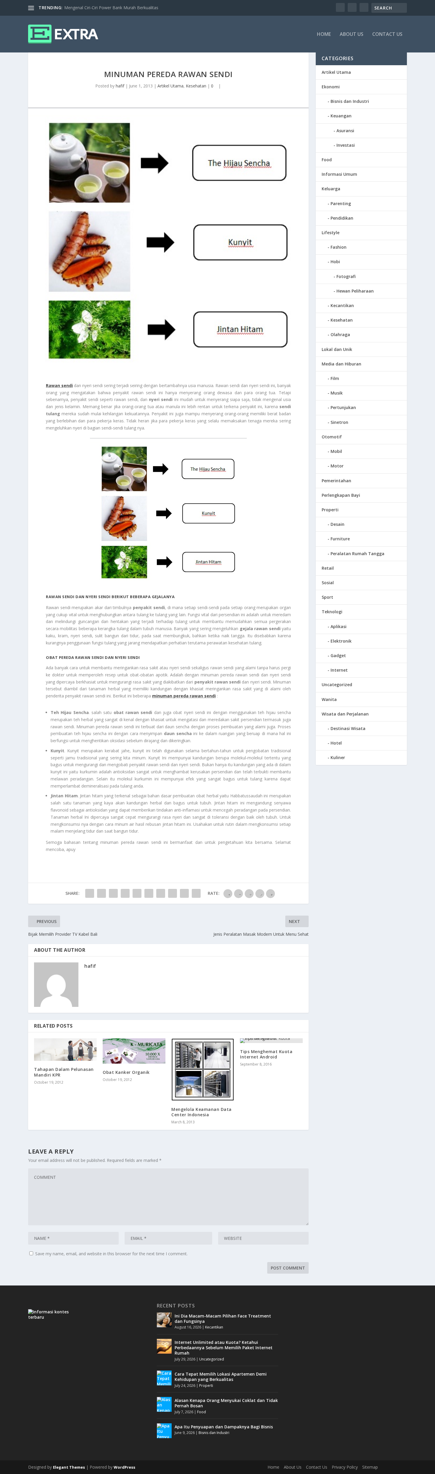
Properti (330, 509)
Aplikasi (339, 626)
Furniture (340, 539)
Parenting (341, 203)
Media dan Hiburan (341, 364)
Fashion (339, 247)
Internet (339, 670)
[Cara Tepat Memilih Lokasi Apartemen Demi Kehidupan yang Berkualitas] (164, 1378)
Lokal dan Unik (337, 349)
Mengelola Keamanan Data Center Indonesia (201, 1111)
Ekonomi (331, 87)
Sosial (328, 582)
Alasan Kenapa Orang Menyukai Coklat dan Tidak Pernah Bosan (226, 1403)
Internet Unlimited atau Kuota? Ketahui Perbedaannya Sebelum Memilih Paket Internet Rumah (224, 1347)
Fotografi (346, 276)
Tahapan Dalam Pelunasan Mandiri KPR (64, 1071)
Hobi (335, 261)
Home (324, 34)
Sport (327, 597)
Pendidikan (342, 218)
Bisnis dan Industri (350, 101)
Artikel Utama (170, 86)
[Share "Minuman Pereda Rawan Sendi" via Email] (184, 893)
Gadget (338, 655)
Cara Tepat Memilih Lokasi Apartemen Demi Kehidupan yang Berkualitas (221, 1376)
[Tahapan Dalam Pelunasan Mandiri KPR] (65, 1049)
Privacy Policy (345, 1467)
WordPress (124, 1467)
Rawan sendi (59, 385)
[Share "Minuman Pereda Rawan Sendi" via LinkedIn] (149, 893)
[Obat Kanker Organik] (134, 1051)
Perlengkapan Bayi (341, 495)
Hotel (336, 743)
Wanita (329, 699)
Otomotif (332, 437)
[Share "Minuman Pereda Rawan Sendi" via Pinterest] (137, 893)
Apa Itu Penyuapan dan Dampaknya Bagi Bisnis (224, 1427)
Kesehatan (196, 86)
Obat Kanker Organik (126, 1072)
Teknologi (332, 611)
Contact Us (387, 34)
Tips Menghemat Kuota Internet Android (266, 1054)
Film (335, 378)
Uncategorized (337, 684)
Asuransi (345, 130)
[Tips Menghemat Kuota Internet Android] (271, 1040)
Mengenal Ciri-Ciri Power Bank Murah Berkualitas (111, 7)
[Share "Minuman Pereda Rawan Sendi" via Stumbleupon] (172, 893)
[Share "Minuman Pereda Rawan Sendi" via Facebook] (90, 893)
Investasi (345, 145)
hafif (120, 86)
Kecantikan (342, 305)
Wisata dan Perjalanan (345, 714)
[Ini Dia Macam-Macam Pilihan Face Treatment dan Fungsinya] (164, 1319)
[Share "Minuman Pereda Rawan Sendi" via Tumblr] (125, 893)
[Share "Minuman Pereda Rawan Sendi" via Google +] (113, 893)
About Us (351, 34)
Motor (337, 466)
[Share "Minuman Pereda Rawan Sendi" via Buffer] (161, 893)
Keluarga (331, 188)
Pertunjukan (343, 407)
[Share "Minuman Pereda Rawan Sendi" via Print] (196, 893)
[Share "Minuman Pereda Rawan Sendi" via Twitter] (101, 893)
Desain (337, 524)
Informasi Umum (339, 174)
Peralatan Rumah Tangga (357, 553)
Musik (337, 393)
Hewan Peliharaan (355, 291)
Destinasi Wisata (348, 728)
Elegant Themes (69, 1467)
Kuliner (338, 757)
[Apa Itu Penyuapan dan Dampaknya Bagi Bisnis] (164, 1430)
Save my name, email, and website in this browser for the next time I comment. (111, 1253)
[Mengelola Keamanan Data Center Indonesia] (202, 1069)
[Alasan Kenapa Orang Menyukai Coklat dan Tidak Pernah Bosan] (164, 1404)
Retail (328, 568)
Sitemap (370, 1467)
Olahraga (340, 334)
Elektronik (341, 641)
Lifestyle (330, 232)
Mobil (336, 451)
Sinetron (339, 422)
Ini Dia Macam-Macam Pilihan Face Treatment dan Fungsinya (223, 1318)
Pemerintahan (336, 480)
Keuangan (341, 116)
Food (327, 159)
